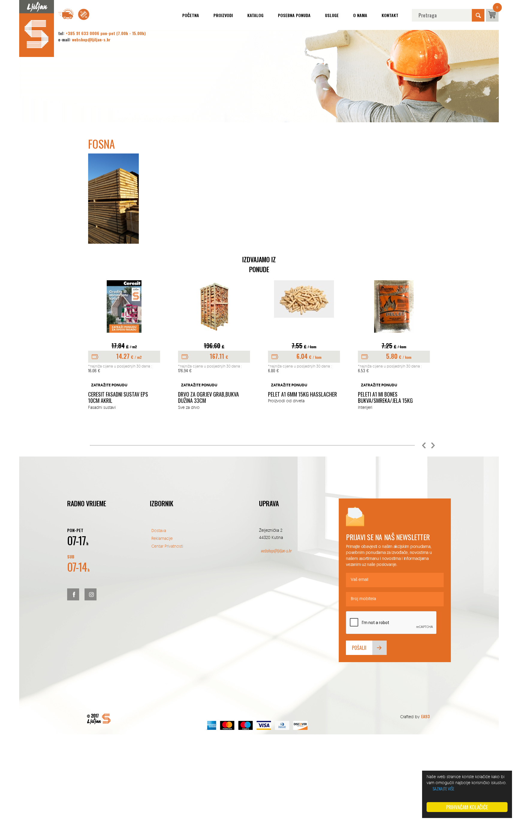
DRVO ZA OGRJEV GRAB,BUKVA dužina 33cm (208, 397)
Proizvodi (223, 15)
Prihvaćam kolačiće (467, 807)
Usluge (332, 15)
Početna (190, 15)
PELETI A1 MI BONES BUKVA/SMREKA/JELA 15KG (385, 397)
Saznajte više (443, 788)
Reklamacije (162, 538)
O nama (360, 15)
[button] (424, 445)
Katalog (255, 15)
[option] (124, 345)
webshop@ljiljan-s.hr (91, 39)
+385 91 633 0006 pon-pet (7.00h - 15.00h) (106, 33)
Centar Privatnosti (167, 546)
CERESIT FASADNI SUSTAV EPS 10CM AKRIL (118, 397)
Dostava (158, 530)
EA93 (425, 716)
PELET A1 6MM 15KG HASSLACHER (302, 394)
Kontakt (390, 15)
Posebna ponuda (294, 15)
